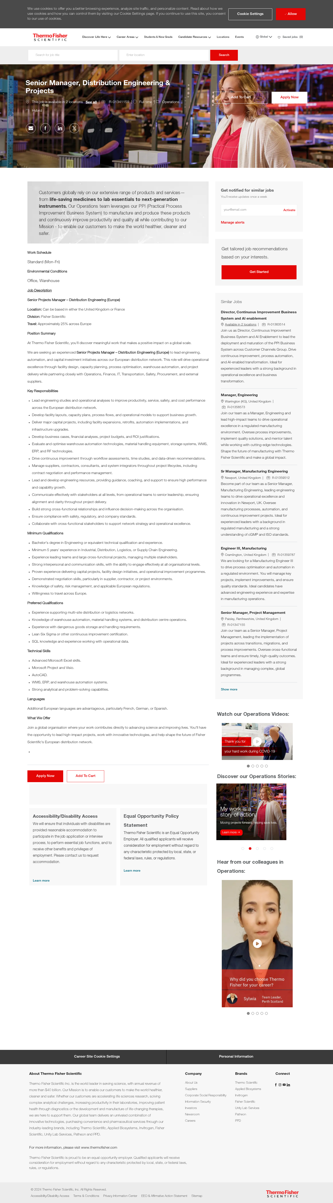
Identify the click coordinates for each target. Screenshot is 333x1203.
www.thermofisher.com (99, 1148)
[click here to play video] (257, 741)
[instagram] (280, 1084)
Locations (223, 37)
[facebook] (276, 1084)
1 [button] (248, 766)
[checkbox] (241, 98)
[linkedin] (288, 1084)
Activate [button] (289, 210)
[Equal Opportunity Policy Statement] (163, 846)
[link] (232, 223)
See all (91, 102)
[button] (250, 14)
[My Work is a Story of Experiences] (257, 819)
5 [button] (266, 766)
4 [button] (262, 766)
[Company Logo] (50, 37)
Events (239, 37)
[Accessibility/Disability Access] (72, 846)
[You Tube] (284, 1084)
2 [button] (252, 766)
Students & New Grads (158, 37)
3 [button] (257, 766)
